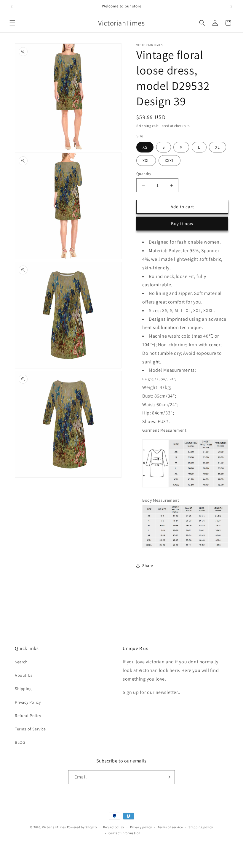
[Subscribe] (168, 777)
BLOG (20, 742)
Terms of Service (30, 729)
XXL (146, 160)
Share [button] (147, 565)
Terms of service (170, 827)
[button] (12, 22)
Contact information (124, 833)
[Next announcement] (231, 6)
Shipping (143, 125)
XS (145, 147)
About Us (24, 675)
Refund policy (113, 827)
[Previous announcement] (11, 6)
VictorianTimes (54, 827)
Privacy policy (141, 827)
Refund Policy (28, 715)
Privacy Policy (28, 702)
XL (217, 147)
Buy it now (182, 223)
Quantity (143, 173)
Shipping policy (200, 827)
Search (21, 662)
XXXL (169, 160)
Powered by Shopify (82, 827)
